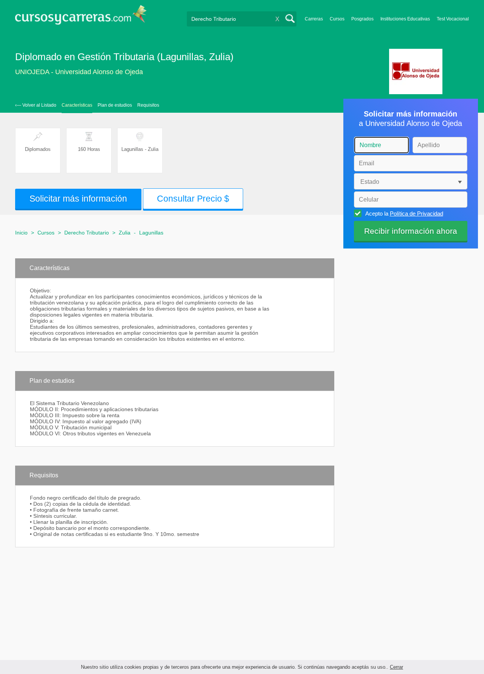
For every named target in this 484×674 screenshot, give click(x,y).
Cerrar (396, 667)
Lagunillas (151, 233)
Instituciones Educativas (405, 19)
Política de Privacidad (416, 213)
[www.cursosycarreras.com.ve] (81, 17)
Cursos (337, 19)
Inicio (21, 233)
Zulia (124, 233)
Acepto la (404, 213)
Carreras (314, 19)
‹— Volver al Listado (35, 105)
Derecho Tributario (86, 233)
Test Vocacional (453, 19)
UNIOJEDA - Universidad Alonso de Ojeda (79, 72)
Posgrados (362, 19)
